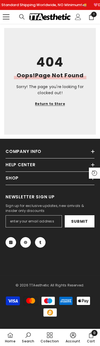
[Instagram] (11, 242)
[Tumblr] (40, 242)
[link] (27, 337)
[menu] (6, 17)
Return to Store (50, 103)
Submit (79, 221)
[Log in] (78, 17)
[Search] (22, 17)
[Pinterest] (25, 242)
